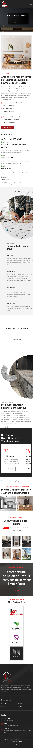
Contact (16, 590)
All (6, 528)
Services (20, 703)
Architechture (15, 528)
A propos (5, 703)
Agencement (17, 530)
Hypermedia (20, 741)
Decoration (5, 179)
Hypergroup (16, 739)
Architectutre (6, 169)
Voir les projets (5, 427)
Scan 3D (25, 528)
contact (20, 706)
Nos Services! (16, 22)
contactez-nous (7, 127)
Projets (5, 706)
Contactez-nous (16, 339)
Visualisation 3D (7, 158)
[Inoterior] (5, 3)
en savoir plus (10, 468)
